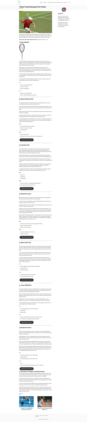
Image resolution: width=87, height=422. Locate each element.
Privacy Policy (42, 415)
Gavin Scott (21, 393)
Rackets (20, 394)
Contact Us (37, 415)
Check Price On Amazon (26, 139)
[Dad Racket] (24, 2)
